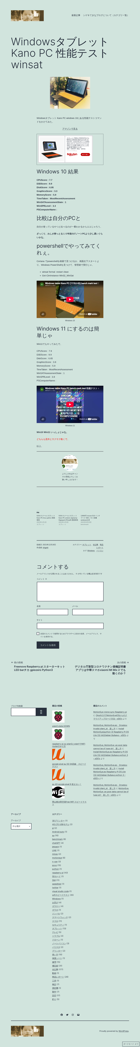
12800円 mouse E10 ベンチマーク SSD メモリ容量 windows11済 (90, 518)
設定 (54, 995)
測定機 (55, 988)
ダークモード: (128, 1044)
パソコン (99, 551)
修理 (54, 962)
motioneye (57, 858)
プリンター (57, 951)
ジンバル (56, 913)
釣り (54, 999)
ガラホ (55, 910)
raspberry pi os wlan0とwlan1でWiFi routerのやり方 (68, 745)
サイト (40, 620)
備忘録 (55, 966)
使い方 (55, 954)
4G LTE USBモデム (60, 824)
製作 (54, 992)
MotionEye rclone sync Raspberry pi (110, 712)
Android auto (58, 832)
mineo (55, 854)
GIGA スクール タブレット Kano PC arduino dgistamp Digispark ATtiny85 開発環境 (68, 518)
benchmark (57, 839)
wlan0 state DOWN (61, 726)
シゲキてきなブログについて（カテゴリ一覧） (106, 15)
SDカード (56, 876)
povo (54, 865)
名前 (39, 606)
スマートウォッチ (60, 917)
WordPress (124, 1031)
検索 (41, 712)
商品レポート (58, 977)
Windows (91, 551)
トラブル (56, 936)
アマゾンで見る (70, 129)
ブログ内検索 (17, 706)
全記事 (95, 545)
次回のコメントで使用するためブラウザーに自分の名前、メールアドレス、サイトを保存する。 (71, 635)
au (53, 835)
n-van (55, 861)
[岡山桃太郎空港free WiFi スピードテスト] (58, 792)
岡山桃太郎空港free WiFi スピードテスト (69, 803)
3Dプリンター (58, 821)
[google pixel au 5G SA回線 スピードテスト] (58, 754)
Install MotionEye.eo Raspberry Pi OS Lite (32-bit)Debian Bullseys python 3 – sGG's (110, 755)
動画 (54, 973)
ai (53, 828)
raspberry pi (57, 873)
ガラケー (56, 906)
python (55, 869)
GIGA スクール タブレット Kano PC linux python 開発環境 (46, 518)
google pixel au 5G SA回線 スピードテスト (69, 765)
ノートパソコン (59, 943)
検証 (54, 984)
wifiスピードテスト (60, 895)
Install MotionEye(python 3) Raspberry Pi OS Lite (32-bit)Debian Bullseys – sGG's (111, 731)
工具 (54, 981)
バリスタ (56, 947)
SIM (54, 880)
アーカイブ (16, 820)
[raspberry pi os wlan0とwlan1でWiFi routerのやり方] (58, 734)
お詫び (55, 902)
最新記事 (76, 15)
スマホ (55, 921)
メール (75, 606)
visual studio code (60, 891)
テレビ (55, 932)
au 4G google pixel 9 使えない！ (66, 784)
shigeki (45, 548)
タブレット (86, 545)
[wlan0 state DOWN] (58, 716)
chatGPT (56, 843)
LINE (54, 850)
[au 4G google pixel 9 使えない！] (58, 774)
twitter (55, 887)
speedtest (56, 884)
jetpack (55, 847)
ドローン (56, 940)
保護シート (57, 958)
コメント (42, 579)
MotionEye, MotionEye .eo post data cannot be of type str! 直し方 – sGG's (111, 791)
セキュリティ (58, 925)
